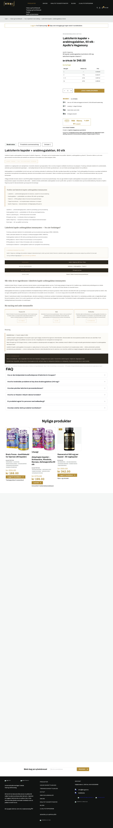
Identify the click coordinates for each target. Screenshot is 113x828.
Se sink (56, 320)
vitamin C (78, 56)
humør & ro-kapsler (36, 471)
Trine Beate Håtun (26, 599)
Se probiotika (91, 320)
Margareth (24, 565)
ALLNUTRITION (10, 460)
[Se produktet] (27, 432)
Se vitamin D (22, 320)
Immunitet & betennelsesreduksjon (77, 134)
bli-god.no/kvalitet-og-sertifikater (29, 255)
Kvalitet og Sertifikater (48, 802)
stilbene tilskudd (73, 463)
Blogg (42, 805)
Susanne (23, 640)
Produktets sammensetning (29, 144)
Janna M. (24, 523)
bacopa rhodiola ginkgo (11, 463)
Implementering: (26, 809)
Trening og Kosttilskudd (49, 788)
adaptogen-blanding (36, 469)
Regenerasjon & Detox (72, 34)
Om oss (42, 798)
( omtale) (74, 99)
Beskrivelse (11, 144)
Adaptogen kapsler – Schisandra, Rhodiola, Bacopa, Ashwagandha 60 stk (43, 460)
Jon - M (23, 659)
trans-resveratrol (62, 465)
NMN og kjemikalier (47, 795)
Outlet (42, 792)
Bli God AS (60, 460)
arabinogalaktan (75, 54)
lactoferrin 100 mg (87, 54)
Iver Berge (24, 505)
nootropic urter (46, 471)
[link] (86, 797)
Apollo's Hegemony (68, 52)
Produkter (44, 782)
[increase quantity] (71, 90)
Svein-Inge (24, 720)
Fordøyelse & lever (74, 132)
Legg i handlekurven (89, 90)
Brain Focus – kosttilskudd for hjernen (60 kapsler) (17, 455)
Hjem (6, 18)
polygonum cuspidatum (63, 463)
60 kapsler (66, 54)
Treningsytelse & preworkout (15, 480)
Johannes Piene (26, 618)
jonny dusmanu (25, 582)
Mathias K (24, 542)
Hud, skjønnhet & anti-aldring (32, 18)
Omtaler (47, 144)
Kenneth (23, 676)
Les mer (36, 482)
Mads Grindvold (25, 703)
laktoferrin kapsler (69, 56)
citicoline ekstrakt (22, 463)
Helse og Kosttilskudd (16, 18)
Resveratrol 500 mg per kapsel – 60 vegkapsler (67, 455)
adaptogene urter (46, 469)
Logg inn (33, 25)
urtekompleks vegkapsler (12, 465)
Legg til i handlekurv (14, 477)
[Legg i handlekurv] (27, 429)
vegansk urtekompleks (11, 467)
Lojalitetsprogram (47, 808)
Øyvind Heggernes (26, 737)
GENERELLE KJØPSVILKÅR (48, 814)
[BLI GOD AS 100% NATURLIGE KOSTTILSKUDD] (12, 3)
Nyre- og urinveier (63, 478)
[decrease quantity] (64, 90)
